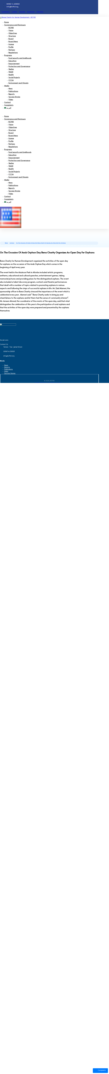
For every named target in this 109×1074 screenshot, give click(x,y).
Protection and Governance (19, 66)
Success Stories (14, 96)
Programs (8, 55)
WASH (11, 72)
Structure (12, 36)
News (10, 88)
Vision (11, 30)
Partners (12, 49)
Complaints (8, 105)
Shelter (11, 69)
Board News (13, 41)
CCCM (11, 80)
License (11, 44)
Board (11, 38)
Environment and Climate (18, 83)
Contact (7, 102)
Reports (11, 94)
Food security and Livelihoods (20, 58)
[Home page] (2, 243)
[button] (49, 112)
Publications (13, 91)
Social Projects (14, 77)
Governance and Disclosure (15, 25)
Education (12, 61)
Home (6, 22)
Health (11, 74)
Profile (11, 47)
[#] (0, 342)
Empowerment (14, 63)
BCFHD (11, 27)
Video (11, 99)
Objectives (13, 33)
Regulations (13, 52)
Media (6, 85)
